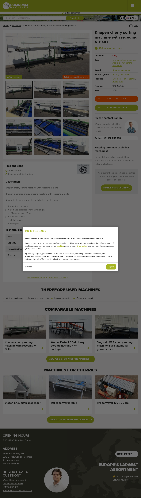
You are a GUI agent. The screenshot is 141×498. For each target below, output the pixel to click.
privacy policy (81, 246)
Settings (28, 267)
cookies (60, 246)
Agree (111, 267)
